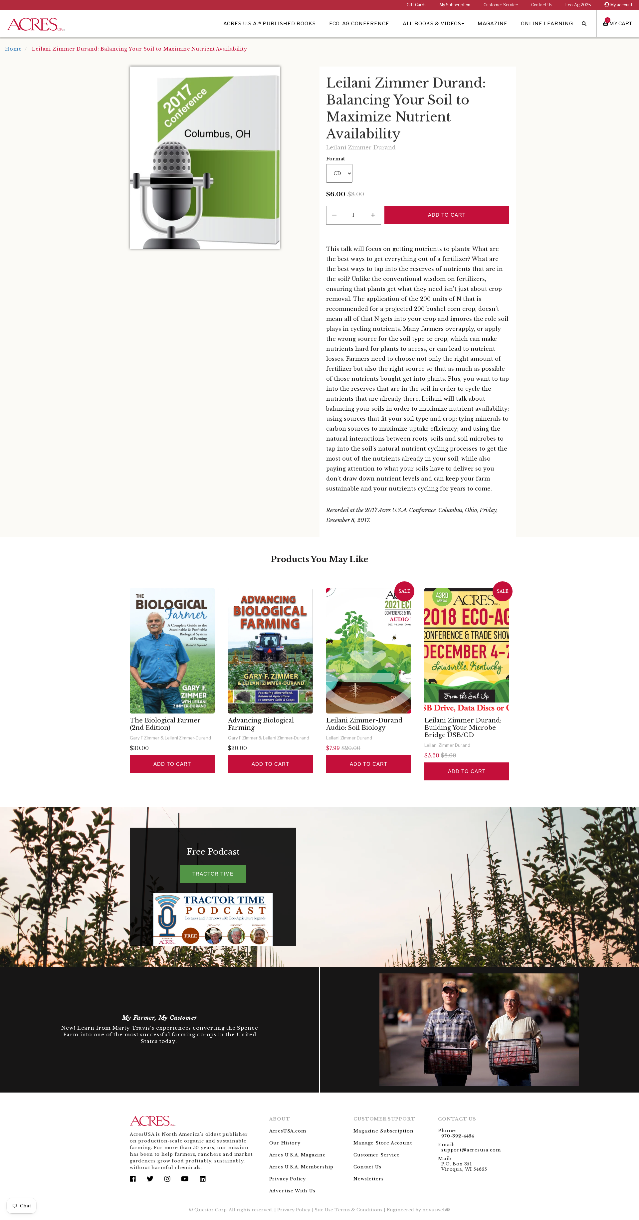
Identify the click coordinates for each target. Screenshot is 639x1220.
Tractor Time (213, 874)
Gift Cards (416, 4)
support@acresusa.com (471, 1150)
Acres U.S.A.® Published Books (269, 24)
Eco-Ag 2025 (578, 4)
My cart (619, 23)
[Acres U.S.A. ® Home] (36, 23)
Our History (285, 1143)
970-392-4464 (457, 1136)
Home (13, 49)
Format (335, 159)
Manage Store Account (382, 1143)
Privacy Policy (287, 1179)
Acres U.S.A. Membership (301, 1167)
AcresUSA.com (287, 1131)
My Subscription (455, 4)
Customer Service (501, 4)
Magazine (493, 24)
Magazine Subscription (383, 1131)
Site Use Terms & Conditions (348, 1210)
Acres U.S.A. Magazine (297, 1155)
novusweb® (436, 1210)
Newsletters (368, 1179)
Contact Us (541, 4)
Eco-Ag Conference (359, 24)
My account (620, 4)
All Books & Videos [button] (432, 24)
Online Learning (547, 24)
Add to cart (172, 764)
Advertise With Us (292, 1191)
